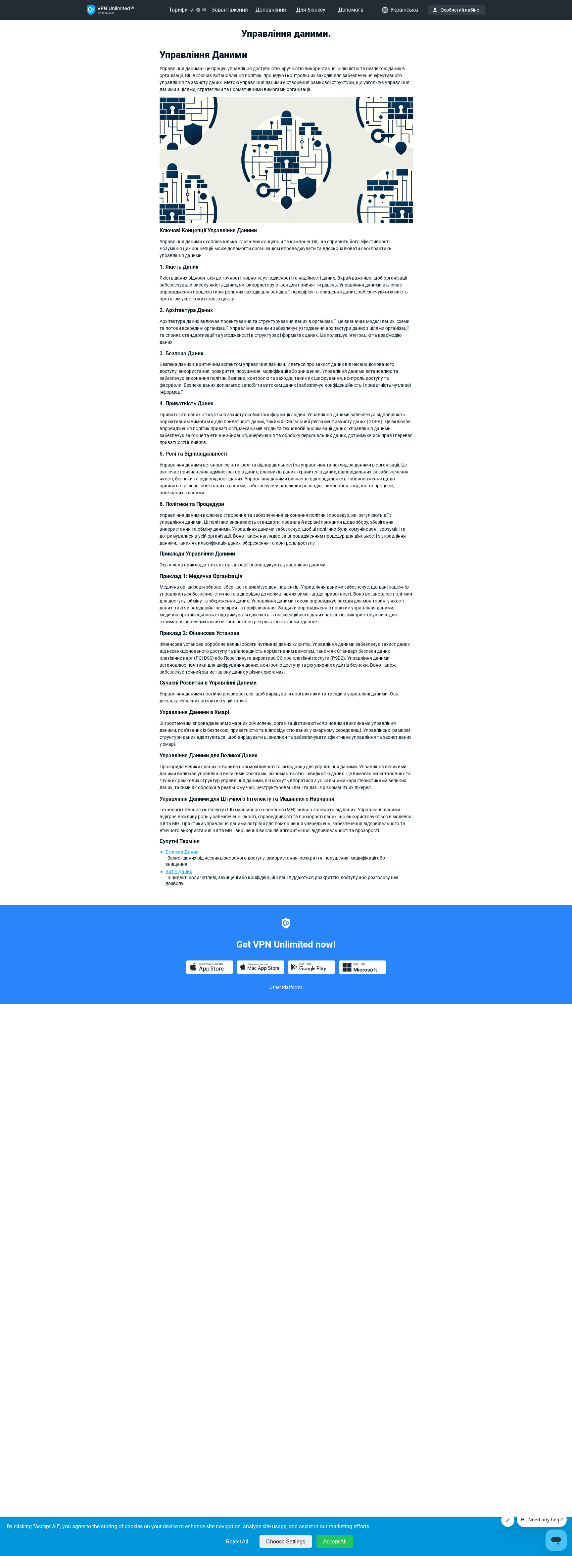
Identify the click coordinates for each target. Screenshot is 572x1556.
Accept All (335, 1541)
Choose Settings (285, 1541)
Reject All (237, 1541)
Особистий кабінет (461, 10)
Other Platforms (286, 987)
